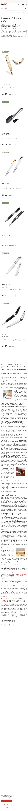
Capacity (10, 36)
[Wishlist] (23, 5)
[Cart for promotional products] (26, 5)
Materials (15, 36)
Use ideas (10, 38)
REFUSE (6, 807)
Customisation (4, 38)
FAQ (13, 38)
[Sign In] (19, 5)
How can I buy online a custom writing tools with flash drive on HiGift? (10, 625)
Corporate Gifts (4, 600)
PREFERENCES (6, 804)
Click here (14, 598)
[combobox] (16, 8)
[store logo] (4, 4)
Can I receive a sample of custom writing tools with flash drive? (8, 621)
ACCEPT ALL (6, 800)
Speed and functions (21, 36)
